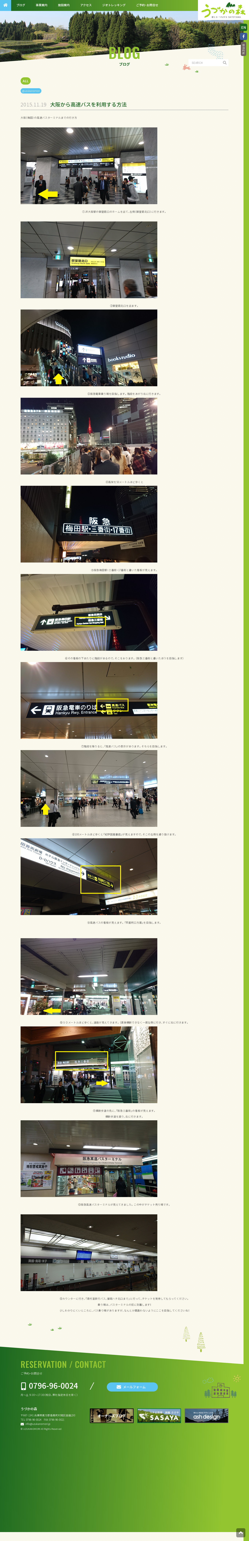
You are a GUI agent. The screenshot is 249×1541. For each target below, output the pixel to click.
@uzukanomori (31, 91)
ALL (25, 80)
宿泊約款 (243, 49)
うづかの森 (29, 1409)
